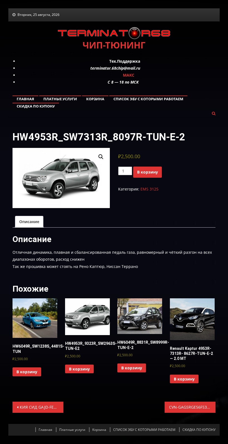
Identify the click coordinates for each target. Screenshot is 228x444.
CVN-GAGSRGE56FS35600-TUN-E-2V (192, 407)
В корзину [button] (26, 371)
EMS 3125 (149, 189)
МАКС (128, 75)
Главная (25, 98)
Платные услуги (60, 98)
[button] (101, 157)
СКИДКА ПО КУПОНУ (36, 106)
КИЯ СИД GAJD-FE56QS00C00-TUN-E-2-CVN (41, 407)
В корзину (147, 172)
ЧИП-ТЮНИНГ (114, 45)
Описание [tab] (29, 221)
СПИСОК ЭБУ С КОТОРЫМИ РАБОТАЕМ (148, 98)
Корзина (95, 98)
